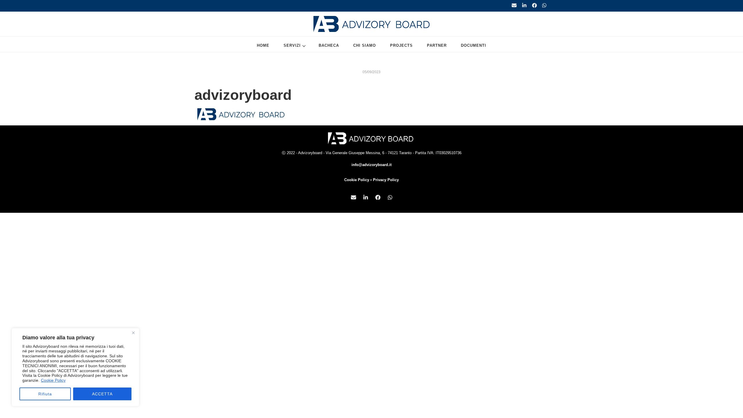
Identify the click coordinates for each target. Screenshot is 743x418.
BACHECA (329, 45)
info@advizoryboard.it (371, 165)
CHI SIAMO (364, 45)
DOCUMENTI (473, 45)
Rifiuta (45, 394)
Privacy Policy (386, 180)
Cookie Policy (53, 380)
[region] (75, 367)
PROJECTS (401, 45)
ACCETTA (102, 394)
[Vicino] (133, 332)
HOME (263, 45)
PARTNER (437, 45)
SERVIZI (292, 45)
